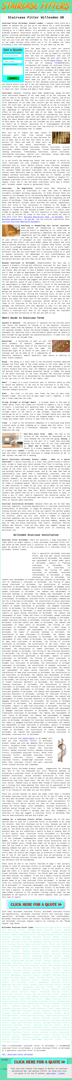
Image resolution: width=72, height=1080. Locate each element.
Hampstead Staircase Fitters (16, 963)
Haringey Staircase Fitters (36, 937)
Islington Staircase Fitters (55, 975)
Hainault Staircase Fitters (55, 968)
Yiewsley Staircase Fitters (14, 942)
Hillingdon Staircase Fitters (41, 1001)
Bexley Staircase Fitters (24, 992)
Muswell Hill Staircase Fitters (19, 982)
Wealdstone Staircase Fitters (16, 1025)
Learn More (51, 1073)
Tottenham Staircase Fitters (25, 954)
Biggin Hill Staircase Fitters (25, 1030)
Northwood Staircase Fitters (16, 970)
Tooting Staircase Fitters (55, 1006)
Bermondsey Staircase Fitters (54, 982)
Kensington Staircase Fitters (38, 987)
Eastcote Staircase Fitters (36, 958)
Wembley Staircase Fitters (35, 989)
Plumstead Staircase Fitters (25, 1037)
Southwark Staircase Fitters (15, 1008)
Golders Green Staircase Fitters (46, 985)
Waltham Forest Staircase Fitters (44, 930)
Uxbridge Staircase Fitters (56, 1023)
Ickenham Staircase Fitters (35, 932)
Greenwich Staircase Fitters (55, 1011)
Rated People (56, 60)
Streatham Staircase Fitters (25, 946)
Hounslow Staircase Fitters (55, 980)
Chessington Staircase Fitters (55, 1030)
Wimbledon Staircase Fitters (26, 939)
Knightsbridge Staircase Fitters (26, 961)
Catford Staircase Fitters (15, 1039)
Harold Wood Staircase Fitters (35, 1020)
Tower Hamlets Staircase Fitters (41, 996)
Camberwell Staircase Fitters (35, 1027)
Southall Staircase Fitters (15, 956)
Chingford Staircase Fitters (55, 946)
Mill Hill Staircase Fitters (25, 968)
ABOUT (43, 11)
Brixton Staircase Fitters (25, 980)
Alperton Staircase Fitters (35, 951)
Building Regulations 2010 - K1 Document (43, 217)
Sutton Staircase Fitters (47, 963)
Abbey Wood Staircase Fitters (25, 1023)
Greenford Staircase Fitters (47, 1013)
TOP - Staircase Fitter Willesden (17, 1054)
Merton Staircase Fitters (56, 939)
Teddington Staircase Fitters (54, 992)
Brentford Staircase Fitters (33, 965)
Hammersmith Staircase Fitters (25, 1011)
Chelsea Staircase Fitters (15, 949)
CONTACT (49, 11)
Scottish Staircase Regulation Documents (21, 222)
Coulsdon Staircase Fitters (16, 1013)
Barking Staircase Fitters (50, 935)
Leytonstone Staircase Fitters (16, 994)
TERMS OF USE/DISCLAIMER (62, 11)
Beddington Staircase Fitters (25, 975)
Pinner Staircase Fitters (41, 1008)
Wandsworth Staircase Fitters (35, 1035)
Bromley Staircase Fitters (41, 977)
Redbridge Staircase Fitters (15, 985)
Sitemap (4, 1060)
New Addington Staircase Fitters (44, 942)
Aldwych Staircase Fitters (23, 935)
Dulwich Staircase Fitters (14, 1001)
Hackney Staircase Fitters (47, 970)
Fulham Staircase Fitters (32, 1016)
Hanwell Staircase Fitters (46, 1018)
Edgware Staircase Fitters (57, 999)
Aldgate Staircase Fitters (14, 977)
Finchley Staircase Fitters (45, 949)
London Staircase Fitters (57, 1016)
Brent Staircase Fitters (31, 999)
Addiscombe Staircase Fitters (47, 1039)
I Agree (61, 1073)
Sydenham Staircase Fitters (25, 1006)
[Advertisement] (17, 564)
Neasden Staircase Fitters (36, 973)
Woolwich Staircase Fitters (16, 1018)
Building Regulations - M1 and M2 (18, 219)
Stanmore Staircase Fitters (55, 1037)
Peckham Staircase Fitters (39, 1004)
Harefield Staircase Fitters (16, 1032)
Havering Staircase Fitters (47, 1025)
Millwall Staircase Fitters (55, 954)
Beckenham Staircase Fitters (48, 927)
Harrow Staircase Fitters (44, 1032)
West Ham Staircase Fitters (46, 994)
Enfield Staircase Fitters (56, 961)
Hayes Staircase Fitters (36, 944)
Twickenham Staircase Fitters (46, 956)
